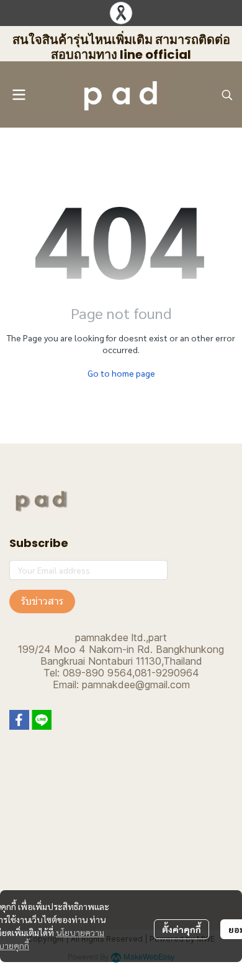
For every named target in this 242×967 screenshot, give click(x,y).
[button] (227, 94)
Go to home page (121, 372)
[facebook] (19, 720)
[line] (42, 720)
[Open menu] (18, 94)
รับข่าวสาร (42, 601)
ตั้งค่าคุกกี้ (181, 929)
